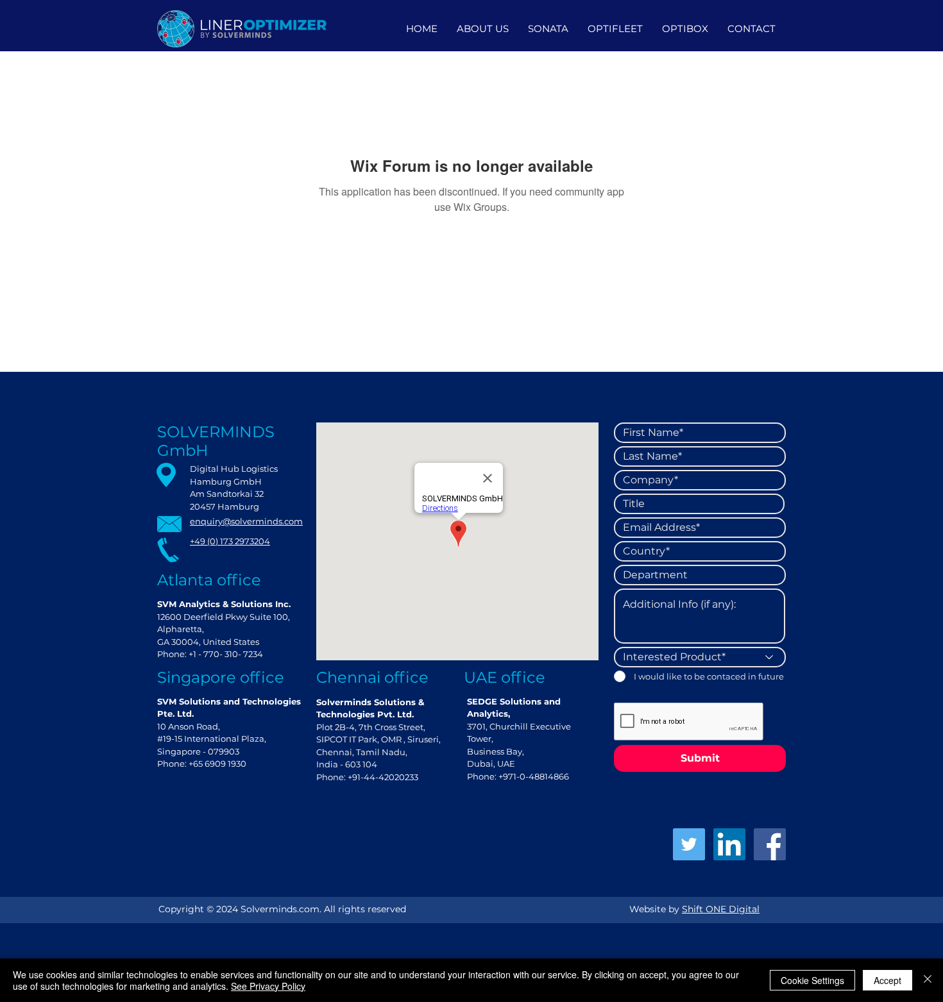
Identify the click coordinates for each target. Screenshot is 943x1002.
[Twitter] (689, 844)
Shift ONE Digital (721, 909)
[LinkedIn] (729, 844)
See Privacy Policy (268, 986)
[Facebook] (770, 844)
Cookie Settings (812, 980)
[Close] (927, 980)
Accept (887, 980)
